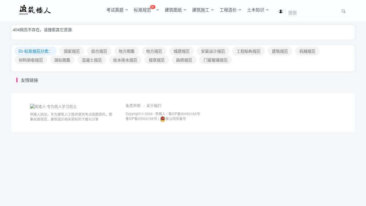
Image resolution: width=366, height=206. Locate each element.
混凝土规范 (92, 60)
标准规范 (144, 9)
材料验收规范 (31, 60)
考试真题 (115, 10)
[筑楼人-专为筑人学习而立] (53, 105)
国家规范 (72, 51)
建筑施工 (200, 10)
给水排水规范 (125, 60)
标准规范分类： (38, 51)
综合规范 (99, 51)
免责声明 (133, 105)
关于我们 (153, 105)
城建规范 (182, 51)
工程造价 (228, 10)
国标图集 (62, 60)
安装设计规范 (213, 51)
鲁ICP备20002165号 (184, 113)
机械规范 (307, 51)
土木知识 (255, 10)
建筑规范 (280, 51)
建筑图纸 (173, 10)
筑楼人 (160, 113)
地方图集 (127, 51)
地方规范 (154, 51)
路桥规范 (184, 60)
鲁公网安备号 (176, 118)
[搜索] (343, 11)
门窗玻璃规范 (216, 60)
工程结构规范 (248, 51)
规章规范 (157, 60)
